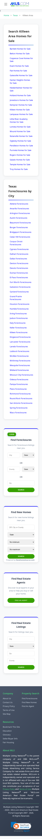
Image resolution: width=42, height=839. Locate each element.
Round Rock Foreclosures (21, 398)
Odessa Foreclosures (19, 379)
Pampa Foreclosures (19, 384)
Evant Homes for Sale (19, 66)
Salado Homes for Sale (20, 159)
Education (7, 731)
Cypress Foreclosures (19, 249)
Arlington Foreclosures (20, 213)
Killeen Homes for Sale (20, 109)
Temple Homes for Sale (20, 164)
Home (6, 15)
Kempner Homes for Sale (21, 105)
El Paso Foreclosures (19, 277)
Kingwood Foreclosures (20, 337)
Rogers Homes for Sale (20, 155)
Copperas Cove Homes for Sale (21, 60)
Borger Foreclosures (19, 227)
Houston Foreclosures (19, 304)
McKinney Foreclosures (20, 360)
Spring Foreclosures (19, 408)
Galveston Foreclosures (20, 287)
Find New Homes (29, 702)
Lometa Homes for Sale (20, 126)
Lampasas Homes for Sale (21, 114)
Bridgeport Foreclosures (20, 232)
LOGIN (11, 434)
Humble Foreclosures (19, 309)
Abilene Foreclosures (19, 204)
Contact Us (7, 702)
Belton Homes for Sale (20, 53)
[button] (21, 827)
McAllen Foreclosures (19, 356)
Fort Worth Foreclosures (20, 282)
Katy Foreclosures (18, 323)
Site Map (6, 714)
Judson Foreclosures (19, 318)
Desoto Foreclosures (19, 268)
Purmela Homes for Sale (20, 150)
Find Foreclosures (29, 698)
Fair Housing (8, 742)
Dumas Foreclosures (19, 273)
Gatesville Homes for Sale (21, 75)
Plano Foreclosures (18, 389)
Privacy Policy (9, 706)
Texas (15, 15)
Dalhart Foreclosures (19, 254)
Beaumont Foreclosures (20, 222)
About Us (7, 698)
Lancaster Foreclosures (20, 342)
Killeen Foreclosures (19, 332)
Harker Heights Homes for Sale (20, 81)
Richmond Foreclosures (20, 393)
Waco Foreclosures (18, 412)
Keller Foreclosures (18, 327)
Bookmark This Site (11, 727)
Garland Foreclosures (19, 291)
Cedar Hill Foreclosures (20, 237)
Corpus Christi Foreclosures (16, 243)
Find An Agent (21, 600)
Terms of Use (8, 710)
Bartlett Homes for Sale (20, 49)
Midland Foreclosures (19, 370)
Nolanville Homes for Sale (21, 136)
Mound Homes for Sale (20, 131)
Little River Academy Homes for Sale (19, 120)
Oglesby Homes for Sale (20, 141)
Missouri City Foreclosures (21, 375)
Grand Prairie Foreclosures (16, 298)
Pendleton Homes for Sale (21, 145)
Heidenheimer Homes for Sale (21, 89)
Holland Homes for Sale (20, 95)
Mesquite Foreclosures (20, 365)
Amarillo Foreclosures (19, 208)
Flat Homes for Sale (18, 70)
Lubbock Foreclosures (19, 351)
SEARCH (21, 490)
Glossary (6, 734)
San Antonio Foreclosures (21, 403)
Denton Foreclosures (19, 263)
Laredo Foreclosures (19, 346)
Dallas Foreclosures (18, 258)
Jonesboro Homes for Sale (21, 100)
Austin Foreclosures (18, 218)
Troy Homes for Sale (19, 169)
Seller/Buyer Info (10, 738)
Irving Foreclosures (18, 313)
